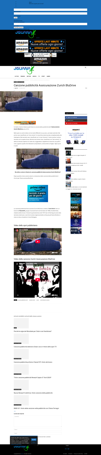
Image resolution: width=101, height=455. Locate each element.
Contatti (85, 453)
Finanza (23, 76)
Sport (43, 76)
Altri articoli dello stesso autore (31, 316)
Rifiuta (33, 442)
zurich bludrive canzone (44, 300)
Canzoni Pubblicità (25, 80)
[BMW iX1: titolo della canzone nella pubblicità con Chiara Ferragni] (38, 400)
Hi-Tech (17, 76)
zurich (37, 300)
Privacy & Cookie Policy (22, 3)
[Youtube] (34, 0)
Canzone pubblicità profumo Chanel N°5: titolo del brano (33, 362)
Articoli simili (18, 316)
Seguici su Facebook (72, 117)
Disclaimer (70, 453)
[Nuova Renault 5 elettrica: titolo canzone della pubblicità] (38, 385)
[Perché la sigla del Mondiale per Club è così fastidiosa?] (38, 323)
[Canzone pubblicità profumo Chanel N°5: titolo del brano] (38, 354)
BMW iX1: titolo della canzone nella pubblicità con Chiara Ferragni (36, 408)
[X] (33, 0)
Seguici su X (70, 120)
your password (17, 16)
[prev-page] (14, 411)
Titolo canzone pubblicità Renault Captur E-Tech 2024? (32, 377)
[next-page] (15, 411)
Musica (34, 76)
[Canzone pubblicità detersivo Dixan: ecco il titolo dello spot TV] (38, 339)
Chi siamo (19, 1)
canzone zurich (32, 300)
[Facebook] (65, 448)
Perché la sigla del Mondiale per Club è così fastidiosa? (33, 331)
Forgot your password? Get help (21, 19)
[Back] (36, 0)
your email (16, 26)
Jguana (16, 88)
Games (48, 76)
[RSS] (31, 0)
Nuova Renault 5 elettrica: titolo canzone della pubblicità (33, 393)
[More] (54, 115)
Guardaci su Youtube (72, 123)
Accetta (34, 439)
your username (17, 11)
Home (15, 80)
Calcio (15, 327)
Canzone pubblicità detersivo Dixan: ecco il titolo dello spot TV (35, 347)
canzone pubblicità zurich (23, 300)
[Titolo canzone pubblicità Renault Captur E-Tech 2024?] (38, 369)
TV (39, 76)
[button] (85, 67)
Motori (29, 76)
